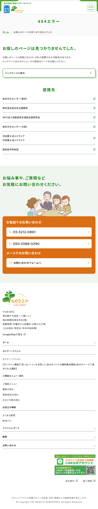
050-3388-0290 (26, 244)
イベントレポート (11, 427)
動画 (5, 436)
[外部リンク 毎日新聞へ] (7, 9)
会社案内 (70, 480)
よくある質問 (9, 415)
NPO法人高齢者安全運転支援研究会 (21, 117)
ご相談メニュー (10, 383)
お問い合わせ (9, 445)
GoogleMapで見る (12, 334)
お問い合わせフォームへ (27, 263)
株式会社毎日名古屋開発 (15, 108)
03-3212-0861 (24, 232)
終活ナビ (7, 420)
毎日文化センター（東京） (15, 98)
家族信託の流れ (11, 394)
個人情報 (87, 480)
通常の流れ (8, 389)
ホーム (6, 32)
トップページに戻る (15, 73)
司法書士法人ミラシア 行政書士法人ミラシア (14, 138)
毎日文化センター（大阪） (15, 126)
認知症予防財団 (11, 149)
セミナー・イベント (12, 359)
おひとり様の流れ (11, 399)
